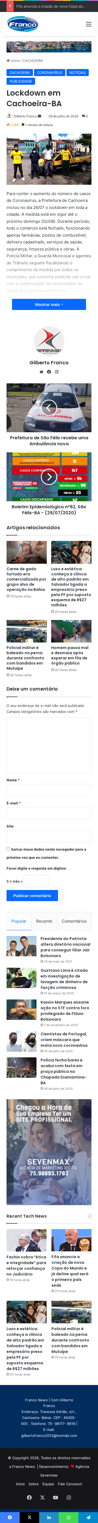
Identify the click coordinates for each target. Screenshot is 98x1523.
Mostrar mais (48, 304)
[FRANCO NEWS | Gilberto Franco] (25, 24)
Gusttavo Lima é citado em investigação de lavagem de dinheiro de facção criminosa (64, 979)
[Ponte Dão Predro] (49, 46)
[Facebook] (49, 372)
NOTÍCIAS (77, 72)
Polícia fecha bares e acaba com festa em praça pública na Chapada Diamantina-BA (64, 1071)
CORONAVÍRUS (49, 72)
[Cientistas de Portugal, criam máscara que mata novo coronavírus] (21, 1041)
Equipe (48, 1484)
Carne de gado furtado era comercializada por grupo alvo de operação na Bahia (26, 579)
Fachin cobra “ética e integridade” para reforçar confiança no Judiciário (26, 1265)
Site (10, 826)
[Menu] (88, 26)
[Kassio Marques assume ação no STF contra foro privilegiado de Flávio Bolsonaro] (21, 1009)
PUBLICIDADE (21, 81)
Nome (13, 780)
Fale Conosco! (70, 1484)
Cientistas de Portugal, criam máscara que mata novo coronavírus (64, 1039)
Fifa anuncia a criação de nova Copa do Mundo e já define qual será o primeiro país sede (69, 1271)
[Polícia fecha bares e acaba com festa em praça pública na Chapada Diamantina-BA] (21, 1067)
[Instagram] (56, 372)
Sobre (34, 1484)
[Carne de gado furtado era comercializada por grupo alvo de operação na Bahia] (27, 552)
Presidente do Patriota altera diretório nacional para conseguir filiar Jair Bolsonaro (65, 947)
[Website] (41, 372)
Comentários (74, 921)
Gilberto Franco (25, 116)
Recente (44, 921)
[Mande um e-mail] (39, 116)
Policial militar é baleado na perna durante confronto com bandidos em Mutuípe (25, 658)
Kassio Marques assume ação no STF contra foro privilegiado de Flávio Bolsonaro (65, 1010)
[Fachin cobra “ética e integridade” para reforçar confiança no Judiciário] (27, 1240)
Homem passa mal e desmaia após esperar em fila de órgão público (69, 655)
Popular (18, 921)
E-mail (14, 803)
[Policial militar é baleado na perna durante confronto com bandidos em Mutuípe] (27, 631)
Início (15, 60)
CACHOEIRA (33, 60)
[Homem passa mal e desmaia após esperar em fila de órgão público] (71, 631)
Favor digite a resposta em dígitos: (37, 868)
